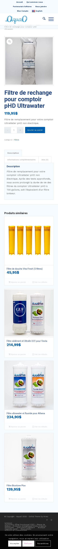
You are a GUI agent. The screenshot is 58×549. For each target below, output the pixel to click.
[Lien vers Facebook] (47, 520)
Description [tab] (13, 153)
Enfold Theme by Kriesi (38, 517)
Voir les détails (40, 282)
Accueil (19, 2)
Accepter (14, 543)
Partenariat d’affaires (22, 7)
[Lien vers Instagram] (51, 520)
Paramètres (43, 543)
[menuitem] (19, 2)
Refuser (28, 543)
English (39, 11)
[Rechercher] (43, 19)
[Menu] (50, 19)
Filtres (16, 140)
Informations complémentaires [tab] (21, 159)
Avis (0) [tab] (44, 159)
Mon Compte (22, 11)
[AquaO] (24, 19)
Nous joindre (41, 7)
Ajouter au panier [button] (18, 282)
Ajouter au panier (35, 130)
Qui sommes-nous (34, 2)
